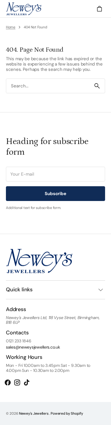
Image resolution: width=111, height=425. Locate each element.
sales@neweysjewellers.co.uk (33, 347)
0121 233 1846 (18, 341)
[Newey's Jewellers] (23, 9)
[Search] (97, 85)
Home (10, 27)
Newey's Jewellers (34, 413)
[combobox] (47, 86)
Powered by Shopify (67, 413)
